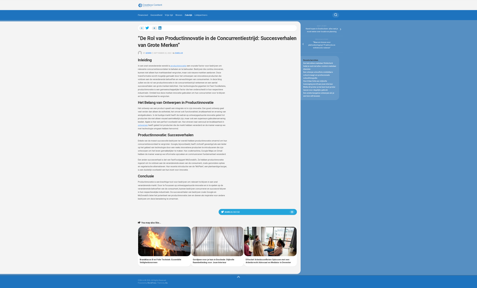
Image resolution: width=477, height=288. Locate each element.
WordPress (151, 283)
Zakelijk (188, 15)
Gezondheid (156, 15)
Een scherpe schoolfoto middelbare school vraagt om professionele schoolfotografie (318, 75)
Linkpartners (201, 15)
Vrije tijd (169, 15)
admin (148, 53)
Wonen (178, 15)
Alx (166, 283)
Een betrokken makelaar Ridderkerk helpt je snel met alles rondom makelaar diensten (319, 66)
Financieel (143, 15)
